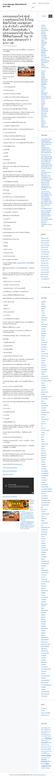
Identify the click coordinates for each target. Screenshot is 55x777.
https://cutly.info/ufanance (10, 471)
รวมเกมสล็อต (44, 597)
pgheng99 (44, 42)
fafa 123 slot (44, 356)
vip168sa (43, 552)
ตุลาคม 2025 (44, 260)
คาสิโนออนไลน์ (45, 563)
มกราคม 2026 (44, 254)
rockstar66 (44, 480)
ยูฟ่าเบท (43, 595)
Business (43, 349)
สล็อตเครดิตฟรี (45, 639)
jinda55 (43, 74)
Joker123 (43, 389)
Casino (43, 351)
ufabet (23, 511)
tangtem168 (44, 529)
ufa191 (43, 541)
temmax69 (44, 534)
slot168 (43, 511)
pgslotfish (43, 457)
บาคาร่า (43, 89)
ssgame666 (44, 523)
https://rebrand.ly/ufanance (10, 467)
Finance (43, 360)
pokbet (43, 462)
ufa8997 (43, 543)
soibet (43, 520)
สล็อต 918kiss (44, 610)
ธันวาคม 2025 (45, 256)
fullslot (43, 362)
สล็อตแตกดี (44, 648)
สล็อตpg (43, 633)
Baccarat (43, 333)
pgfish (42, 441)
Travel (42, 536)
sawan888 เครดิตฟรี (46, 489)
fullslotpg (43, 43)
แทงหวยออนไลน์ (45, 693)
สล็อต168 (43, 612)
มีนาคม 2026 (44, 249)
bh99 (42, 337)
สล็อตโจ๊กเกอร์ (44, 651)
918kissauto (44, 317)
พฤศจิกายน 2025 (45, 258)
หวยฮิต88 (43, 655)
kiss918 (43, 103)
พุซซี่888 (43, 592)
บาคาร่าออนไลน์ (45, 57)
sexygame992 (45, 504)
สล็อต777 (43, 619)
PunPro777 (44, 466)
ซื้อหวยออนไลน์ (45, 60)
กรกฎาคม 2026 (45, 240)
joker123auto (44, 392)
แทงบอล (43, 689)
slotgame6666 (45, 513)
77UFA (43, 313)
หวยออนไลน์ (44, 62)
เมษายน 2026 (44, 247)
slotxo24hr (44, 518)
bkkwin (43, 340)
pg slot (43, 101)
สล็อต (42, 64)
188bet (43, 304)
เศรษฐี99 (43, 687)
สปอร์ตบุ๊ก (43, 601)
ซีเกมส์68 (43, 565)
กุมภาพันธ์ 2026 (45, 251)
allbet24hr (44, 326)
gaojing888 (44, 369)
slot (42, 106)
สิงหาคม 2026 (44, 238)
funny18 (43, 367)
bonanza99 (44, 342)
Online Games (45, 419)
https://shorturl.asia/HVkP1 (10, 496)
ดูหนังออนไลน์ (44, 109)
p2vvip (43, 421)
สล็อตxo (43, 635)
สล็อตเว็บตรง (44, 79)
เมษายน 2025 (44, 274)
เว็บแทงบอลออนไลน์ (46, 684)
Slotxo (43, 516)
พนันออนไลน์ (44, 590)
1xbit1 (42, 310)
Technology (44, 532)
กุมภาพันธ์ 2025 (45, 279)
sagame (43, 482)
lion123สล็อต (44, 398)
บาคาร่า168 (44, 38)
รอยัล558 (43, 599)
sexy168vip (44, 495)
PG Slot (43, 428)
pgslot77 (43, 54)
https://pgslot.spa (46, 98)
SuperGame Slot (45, 527)
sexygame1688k (45, 502)
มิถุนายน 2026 (45, 242)
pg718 (42, 435)
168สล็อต (43, 301)
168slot (42, 727)
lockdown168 (44, 405)
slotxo (42, 91)
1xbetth (43, 308)
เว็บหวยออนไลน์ (45, 680)
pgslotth (43, 459)
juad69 (43, 394)
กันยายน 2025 (45, 263)
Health (43, 374)
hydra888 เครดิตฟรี (46, 380)
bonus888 (44, 344)
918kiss (43, 25)
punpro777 (44, 59)
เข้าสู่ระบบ (43, 708)
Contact (34, 3)
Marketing (44, 414)
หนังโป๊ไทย (44, 94)
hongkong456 (45, 67)
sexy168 (43, 493)
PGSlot (43, 448)
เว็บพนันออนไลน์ (45, 675)
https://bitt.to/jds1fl (8, 474)
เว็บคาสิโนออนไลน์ (46, 669)
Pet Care (43, 423)
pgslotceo (43, 455)
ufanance (5, 386)
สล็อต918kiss (44, 628)
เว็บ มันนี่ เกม (44, 666)
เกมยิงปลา (43, 657)
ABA (42, 322)
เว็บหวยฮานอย (45, 682)
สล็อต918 (43, 626)
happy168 (43, 113)
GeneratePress (41, 774)
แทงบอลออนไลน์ (21, 263)
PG (42, 425)
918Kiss (43, 315)
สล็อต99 (43, 630)
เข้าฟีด (43, 710)
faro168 (43, 65)
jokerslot (43, 123)
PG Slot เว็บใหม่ (45, 430)
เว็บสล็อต (43, 678)
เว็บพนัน (43, 673)
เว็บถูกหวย (43, 671)
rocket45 (43, 477)
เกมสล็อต (43, 660)
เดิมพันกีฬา (44, 662)
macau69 (43, 410)
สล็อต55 (43, 614)
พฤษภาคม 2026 (45, 245)
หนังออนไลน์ (44, 50)
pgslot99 (43, 453)
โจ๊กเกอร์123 (44, 116)
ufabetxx (43, 545)
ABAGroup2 (44, 324)
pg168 (42, 72)
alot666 (43, 328)
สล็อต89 (43, 624)
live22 (42, 45)
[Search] (50, 16)
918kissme (44, 319)
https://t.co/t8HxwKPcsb (32, 501)
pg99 (42, 439)
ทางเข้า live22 (44, 572)
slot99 (43, 76)
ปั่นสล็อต (43, 583)
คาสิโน (43, 559)
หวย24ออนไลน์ (45, 653)
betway (43, 335)
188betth (43, 306)
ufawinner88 (44, 550)
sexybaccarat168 (45, 500)
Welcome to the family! (43, 3)
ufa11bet (43, 538)
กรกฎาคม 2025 (45, 267)
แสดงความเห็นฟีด (45, 712)
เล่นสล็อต (43, 664)
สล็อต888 (43, 82)
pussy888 (43, 35)
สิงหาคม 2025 (44, 265)
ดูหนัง (42, 47)
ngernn (43, 416)
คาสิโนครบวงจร (45, 561)
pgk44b (43, 446)
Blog (33, 7)
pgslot (42, 40)
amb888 (43, 331)
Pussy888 (43, 468)
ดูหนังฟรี (43, 33)
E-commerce (44, 353)
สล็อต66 (43, 77)
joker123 (43, 27)
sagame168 (44, 484)
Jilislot (43, 383)
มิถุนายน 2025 (45, 269)
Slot (42, 507)
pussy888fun (44, 471)
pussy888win (44, 475)
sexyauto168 (44, 498)
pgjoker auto (44, 444)
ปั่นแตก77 (43, 588)
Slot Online (44, 509)
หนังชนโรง (44, 28)
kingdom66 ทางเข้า (46, 396)
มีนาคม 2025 (44, 276)
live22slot (43, 403)
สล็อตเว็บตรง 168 (45, 644)
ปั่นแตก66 (43, 55)
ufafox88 (43, 547)
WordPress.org (45, 715)
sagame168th (44, 30)
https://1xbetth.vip (46, 96)
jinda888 (43, 387)
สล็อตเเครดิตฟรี (45, 646)
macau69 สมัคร (45, 412)
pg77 (42, 437)
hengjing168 (44, 376)
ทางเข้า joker (44, 111)
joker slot (43, 115)
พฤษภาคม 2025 (45, 272)
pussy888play (45, 473)
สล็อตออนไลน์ (44, 126)
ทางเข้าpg (43, 574)
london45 (43, 407)
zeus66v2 (43, 556)
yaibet (43, 554)
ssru (42, 525)
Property (43, 464)
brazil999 (43, 347)
